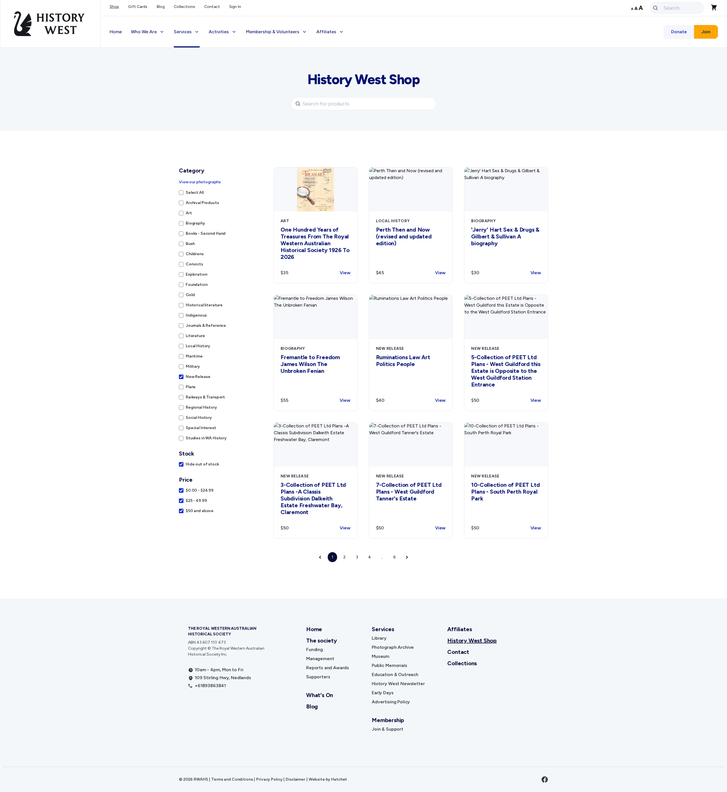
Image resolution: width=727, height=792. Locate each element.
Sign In (235, 6)
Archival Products (202, 202)
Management (320, 658)
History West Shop (472, 640)
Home (116, 31)
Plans (190, 386)
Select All (195, 192)
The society (321, 640)
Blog (160, 6)
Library (379, 638)
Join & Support (387, 729)
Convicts (194, 264)
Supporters (318, 676)
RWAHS (201, 779)
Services (383, 629)
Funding (314, 649)
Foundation (197, 284)
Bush (190, 243)
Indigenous (196, 315)
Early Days (382, 692)
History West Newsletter (398, 683)
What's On (319, 695)
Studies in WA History (206, 438)
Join (706, 31)
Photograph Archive (393, 647)
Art (189, 213)
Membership (388, 720)
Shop (114, 6)
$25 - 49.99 (196, 500)
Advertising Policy (391, 701)
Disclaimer (295, 779)
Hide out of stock (202, 464)
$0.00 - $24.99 (200, 490)
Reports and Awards (327, 667)
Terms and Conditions (232, 779)
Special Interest (201, 427)
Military (193, 366)
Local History (198, 346)
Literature (195, 335)
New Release (198, 376)
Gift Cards (137, 6)
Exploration (196, 274)
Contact (212, 6)
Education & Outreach (395, 674)
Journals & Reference (206, 325)
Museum (380, 656)
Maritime (194, 356)
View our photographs (200, 182)
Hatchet (339, 779)
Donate (679, 31)
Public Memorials (389, 665)
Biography (195, 223)
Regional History (201, 407)
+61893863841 (210, 685)
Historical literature (204, 305)
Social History (199, 417)
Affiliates (459, 629)
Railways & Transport (205, 397)
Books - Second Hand (205, 233)
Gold (190, 294)
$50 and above (200, 510)
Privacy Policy (269, 779)
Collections (184, 6)
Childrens (195, 253)
